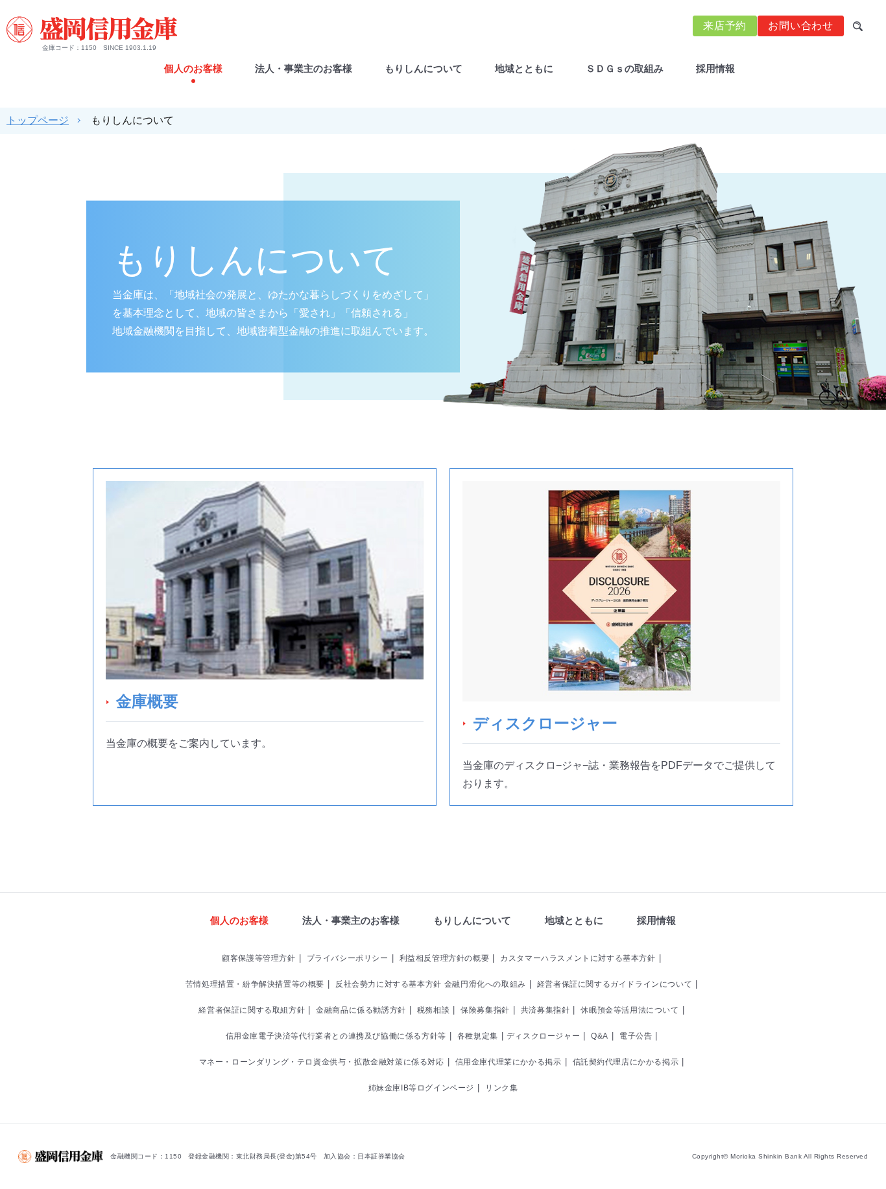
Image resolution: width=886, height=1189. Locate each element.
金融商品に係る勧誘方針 (361, 1010)
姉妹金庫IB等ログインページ (421, 1087)
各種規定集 (477, 1036)
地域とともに (524, 68)
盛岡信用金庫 (91, 29)
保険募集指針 (485, 1010)
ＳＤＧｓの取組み (625, 68)
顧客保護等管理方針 (258, 958)
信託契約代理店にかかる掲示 (626, 1061)
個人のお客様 (239, 920)
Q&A (599, 1036)
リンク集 (501, 1087)
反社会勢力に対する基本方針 (388, 984)
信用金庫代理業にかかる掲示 (508, 1061)
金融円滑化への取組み (485, 984)
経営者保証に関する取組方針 (251, 1010)
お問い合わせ (800, 25)
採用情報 (715, 68)
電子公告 (635, 1036)
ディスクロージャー (543, 1036)
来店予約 (725, 25)
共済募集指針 (545, 1010)
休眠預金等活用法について (629, 1010)
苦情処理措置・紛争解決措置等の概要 (255, 984)
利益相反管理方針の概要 (445, 958)
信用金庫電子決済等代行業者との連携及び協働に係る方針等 (336, 1036)
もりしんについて (423, 68)
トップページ (37, 120)
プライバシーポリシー (348, 958)
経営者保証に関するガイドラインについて (614, 984)
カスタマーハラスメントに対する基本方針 (577, 958)
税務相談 (433, 1010)
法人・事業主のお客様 (303, 68)
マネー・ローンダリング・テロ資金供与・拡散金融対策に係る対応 (321, 1061)
